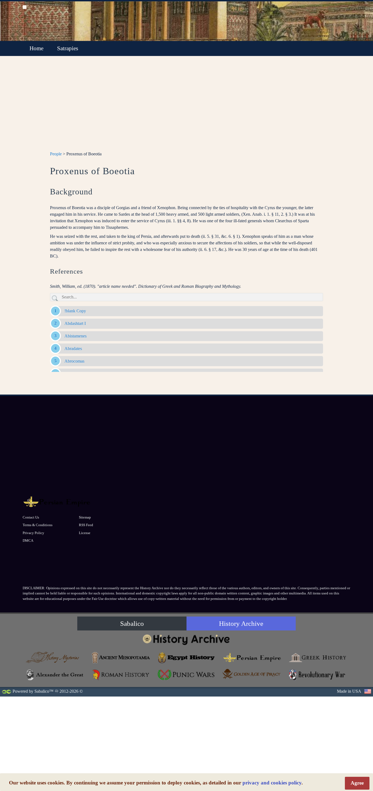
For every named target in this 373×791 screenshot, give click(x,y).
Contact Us (31, 517)
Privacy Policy (33, 533)
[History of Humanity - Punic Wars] (186, 675)
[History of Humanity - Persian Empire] (252, 657)
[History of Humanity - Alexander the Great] (55, 675)
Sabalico (132, 623)
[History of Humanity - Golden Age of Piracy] (252, 674)
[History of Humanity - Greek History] (317, 657)
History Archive (241, 623)
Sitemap (85, 517)
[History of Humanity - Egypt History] (186, 657)
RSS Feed (86, 525)
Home (36, 48)
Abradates (73, 348)
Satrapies (67, 48)
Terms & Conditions (37, 525)
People (56, 154)
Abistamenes (75, 336)
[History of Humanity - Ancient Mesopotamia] (121, 657)
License (84, 533)
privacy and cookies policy (271, 783)
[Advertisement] (186, 107)
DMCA (28, 540)
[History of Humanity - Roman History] (121, 675)
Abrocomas (74, 361)
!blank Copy (75, 311)
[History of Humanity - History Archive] (186, 639)
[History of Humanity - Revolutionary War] (317, 675)
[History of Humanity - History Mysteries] (55, 657)
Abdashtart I (75, 323)
